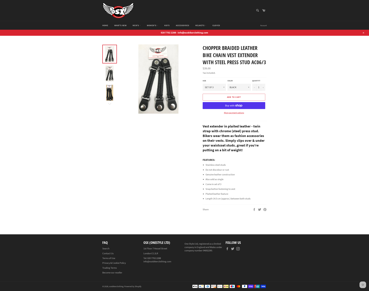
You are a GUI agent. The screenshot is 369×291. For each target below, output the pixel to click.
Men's (136, 25)
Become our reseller (112, 272)
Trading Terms (109, 267)
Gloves (216, 25)
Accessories (182, 25)
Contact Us (108, 253)
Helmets (200, 25)
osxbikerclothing (116, 286)
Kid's (167, 25)
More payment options (234, 112)
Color (230, 81)
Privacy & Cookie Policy (114, 262)
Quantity (256, 81)
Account (263, 25)
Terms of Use (108, 258)
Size (204, 81)
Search (105, 248)
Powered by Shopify (132, 286)
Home (105, 25)
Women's (152, 25)
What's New (120, 25)
